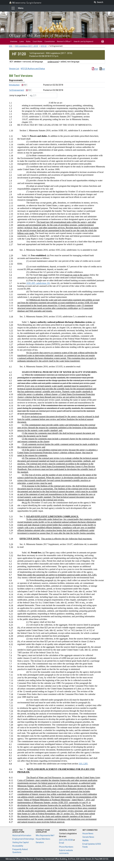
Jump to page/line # (18, 95)
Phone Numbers (66, 847)
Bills (10, 46)
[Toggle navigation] (13, 8)
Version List (14, 68)
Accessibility (17, 846)
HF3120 (44, 46)
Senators (40, 842)
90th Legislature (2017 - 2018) (26, 46)
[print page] (102, 41)
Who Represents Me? (45, 835)
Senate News (88, 837)
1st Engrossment (16, 90)
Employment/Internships (23, 839)
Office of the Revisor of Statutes (39, 35)
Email (61, 843)
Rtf (103, 69)
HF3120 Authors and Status (33, 68)
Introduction (14, 85)
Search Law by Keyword (83, 41)
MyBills (85, 840)
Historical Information (21, 835)
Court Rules (37, 41)
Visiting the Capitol (20, 842)
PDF (96, 69)
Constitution (49, 41)
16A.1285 (83, 763)
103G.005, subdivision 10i (38, 283)
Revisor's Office (63, 41)
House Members (43, 839)
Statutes (13, 41)
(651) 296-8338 (66, 840)
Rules (28, 41)
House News (87, 833)
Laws (21, 41)
